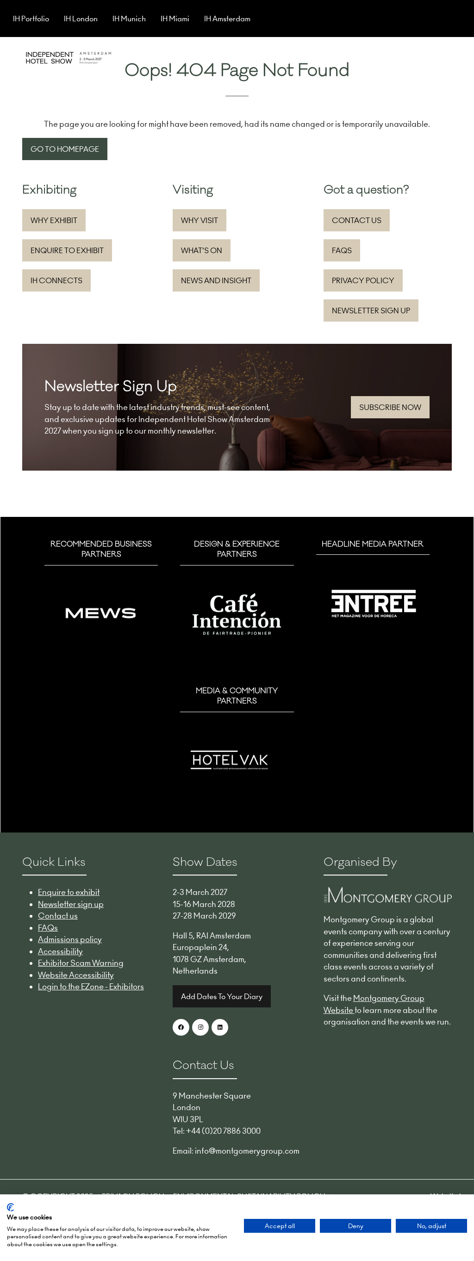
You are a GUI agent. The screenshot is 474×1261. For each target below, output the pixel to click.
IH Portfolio (31, 18)
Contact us (58, 916)
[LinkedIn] (220, 1027)
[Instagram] (200, 1027)
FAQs (48, 928)
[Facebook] (181, 1027)
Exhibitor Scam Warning (81, 963)
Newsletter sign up (71, 904)
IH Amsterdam (227, 18)
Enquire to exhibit (69, 892)
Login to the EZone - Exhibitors (91, 986)
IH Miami (175, 18)
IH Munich (129, 18)
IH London (81, 18)
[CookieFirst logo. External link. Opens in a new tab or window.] (10, 1207)
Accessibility (60, 951)
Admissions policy (70, 939)
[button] (443, 56)
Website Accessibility (76, 975)
